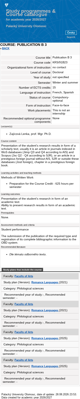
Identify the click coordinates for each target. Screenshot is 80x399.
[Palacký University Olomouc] (6, 5)
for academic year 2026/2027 (26, 19)
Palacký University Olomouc (26, 26)
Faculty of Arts (24, 276)
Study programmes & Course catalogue (31, 12)
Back (5, 48)
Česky (71, 32)
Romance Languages (45, 282)
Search (71, 37)
